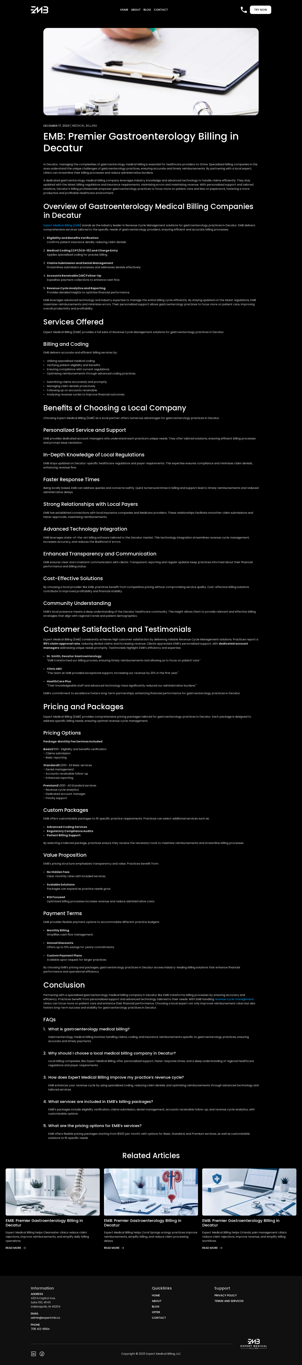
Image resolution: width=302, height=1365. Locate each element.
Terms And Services (229, 1301)
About (136, 10)
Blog (147, 10)
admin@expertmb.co (45, 1318)
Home (124, 10)
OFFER (156, 1312)
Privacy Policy (225, 1295)
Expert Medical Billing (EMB (61, 225)
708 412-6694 (40, 1329)
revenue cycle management (235, 999)
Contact (161, 10)
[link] (16, 1248)
